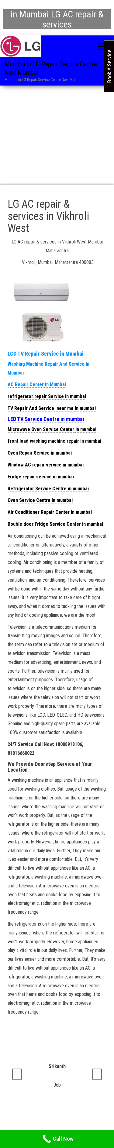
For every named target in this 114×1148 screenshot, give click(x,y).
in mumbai (85, 408)
